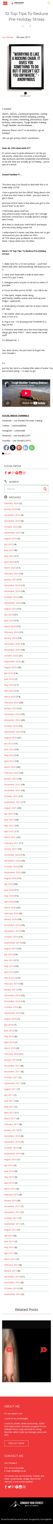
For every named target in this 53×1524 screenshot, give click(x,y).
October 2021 (11, 796)
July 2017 (8, 1094)
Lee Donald (7, 37)
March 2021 (10, 837)
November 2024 (12, 591)
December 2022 (12, 714)
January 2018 (10, 1059)
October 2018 (11, 1007)
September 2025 (12, 532)
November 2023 (12, 649)
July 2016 (8, 1165)
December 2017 (12, 1065)
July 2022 (8, 743)
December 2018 (12, 995)
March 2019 (10, 977)
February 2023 (11, 702)
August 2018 (10, 1018)
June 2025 (9, 550)
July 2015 (8, 1235)
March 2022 (10, 766)
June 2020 (9, 889)
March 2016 (10, 1188)
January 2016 (10, 1200)
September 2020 (12, 872)
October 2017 (11, 1077)
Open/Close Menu (5, 3)
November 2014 (12, 1282)
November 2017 (12, 1071)
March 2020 (10, 907)
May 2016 (9, 1177)
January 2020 (10, 919)
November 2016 (12, 1141)
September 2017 (12, 1083)
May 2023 (9, 684)
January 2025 (10, 579)
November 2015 (12, 1212)
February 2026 (11, 503)
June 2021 (9, 819)
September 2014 (12, 1294)
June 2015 (9, 1241)
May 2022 (9, 755)
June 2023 (9, 679)
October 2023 (11, 655)
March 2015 (10, 1259)
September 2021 (12, 802)
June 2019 (9, 960)
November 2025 (12, 520)
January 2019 (10, 989)
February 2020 (11, 913)
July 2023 (8, 673)
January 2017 (10, 1130)
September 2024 (12, 602)
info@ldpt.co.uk (18, 1470)
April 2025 (9, 561)
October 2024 (11, 597)
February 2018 (11, 1053)
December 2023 (12, 643)
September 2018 (12, 1012)
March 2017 (10, 1118)
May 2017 (9, 1106)
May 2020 (9, 895)
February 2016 (11, 1194)
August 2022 (10, 737)
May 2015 (9, 1247)
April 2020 (9, 901)
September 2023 (12, 661)
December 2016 (12, 1135)
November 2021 (12, 790)
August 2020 (10, 878)
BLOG (8, 453)
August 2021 (10, 807)
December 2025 (12, 515)
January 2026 (10, 509)
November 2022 (12, 720)
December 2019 (12, 925)
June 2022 (9, 749)
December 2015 (12, 1206)
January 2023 (10, 708)
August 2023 (10, 667)
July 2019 (8, 954)
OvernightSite (46, 1519)
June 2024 (9, 620)
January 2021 (10, 848)
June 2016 (9, 1171)
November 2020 (12, 860)
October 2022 (11, 725)
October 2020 (11, 866)
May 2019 (9, 966)
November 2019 (12, 930)
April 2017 (9, 1112)
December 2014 (12, 1276)
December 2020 (12, 854)
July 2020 (8, 884)
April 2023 (9, 690)
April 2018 (9, 1042)
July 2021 (8, 813)
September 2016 (12, 1153)
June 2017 (9, 1100)
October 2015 (11, 1218)
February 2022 (11, 772)
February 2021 (11, 843)
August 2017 (10, 1089)
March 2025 (10, 567)
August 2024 (10, 608)
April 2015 (9, 1253)
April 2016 (9, 1182)
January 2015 (10, 1270)
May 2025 (9, 556)
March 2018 (10, 1048)
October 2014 (11, 1288)
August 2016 (10, 1159)
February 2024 (11, 632)
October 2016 (11, 1147)
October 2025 (11, 526)
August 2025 (10, 538)
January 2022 (10, 778)
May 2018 (9, 1036)
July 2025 (8, 544)
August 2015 (10, 1229)
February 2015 (11, 1264)
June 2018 (9, 1030)
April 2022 (9, 761)
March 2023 (10, 696)
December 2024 (12, 585)
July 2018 (8, 1024)
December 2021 (12, 784)
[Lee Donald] (17, 3)
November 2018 (12, 1001)
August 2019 (10, 948)
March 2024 (10, 626)
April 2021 (9, 831)
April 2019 (9, 971)
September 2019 (12, 942)
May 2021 (9, 825)
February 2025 (11, 573)
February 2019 (11, 983)
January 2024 (10, 638)
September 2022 (12, 731)
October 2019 (11, 936)
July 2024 (8, 614)
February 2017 (11, 1124)
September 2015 (12, 1223)
